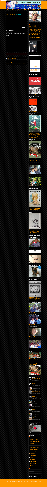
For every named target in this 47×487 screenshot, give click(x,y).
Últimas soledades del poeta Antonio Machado (35, 437)
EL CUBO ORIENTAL (32, 453)
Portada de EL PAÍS (32, 457)
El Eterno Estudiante (32, 443)
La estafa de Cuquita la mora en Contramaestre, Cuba (36, 387)
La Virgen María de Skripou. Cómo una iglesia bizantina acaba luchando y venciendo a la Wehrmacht (35, 451)
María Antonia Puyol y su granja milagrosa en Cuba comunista (36, 413)
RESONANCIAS (12, 9)
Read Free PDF (32, 468)
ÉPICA (28, 9)
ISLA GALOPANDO (33, 9)
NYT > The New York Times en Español (35, 438)
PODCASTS (38, 9)
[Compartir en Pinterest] (24, 27)
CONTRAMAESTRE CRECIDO (33, 461)
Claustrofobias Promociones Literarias (35, 441)
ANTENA (21, 9)
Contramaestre (10, 28)
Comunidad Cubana (32, 459)
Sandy (12, 28)
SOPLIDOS (17, 9)
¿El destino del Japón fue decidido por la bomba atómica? (36, 391)
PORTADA (8, 9)
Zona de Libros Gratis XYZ (33, 455)
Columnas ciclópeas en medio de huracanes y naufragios (36, 400)
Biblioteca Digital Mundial (33, 463)
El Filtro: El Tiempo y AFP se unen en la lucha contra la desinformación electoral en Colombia (34, 447)
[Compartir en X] (23, 27)
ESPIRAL (25, 9)
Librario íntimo (32, 436)
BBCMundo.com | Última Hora (33, 465)
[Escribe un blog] (22, 27)
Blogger (28, 485)
